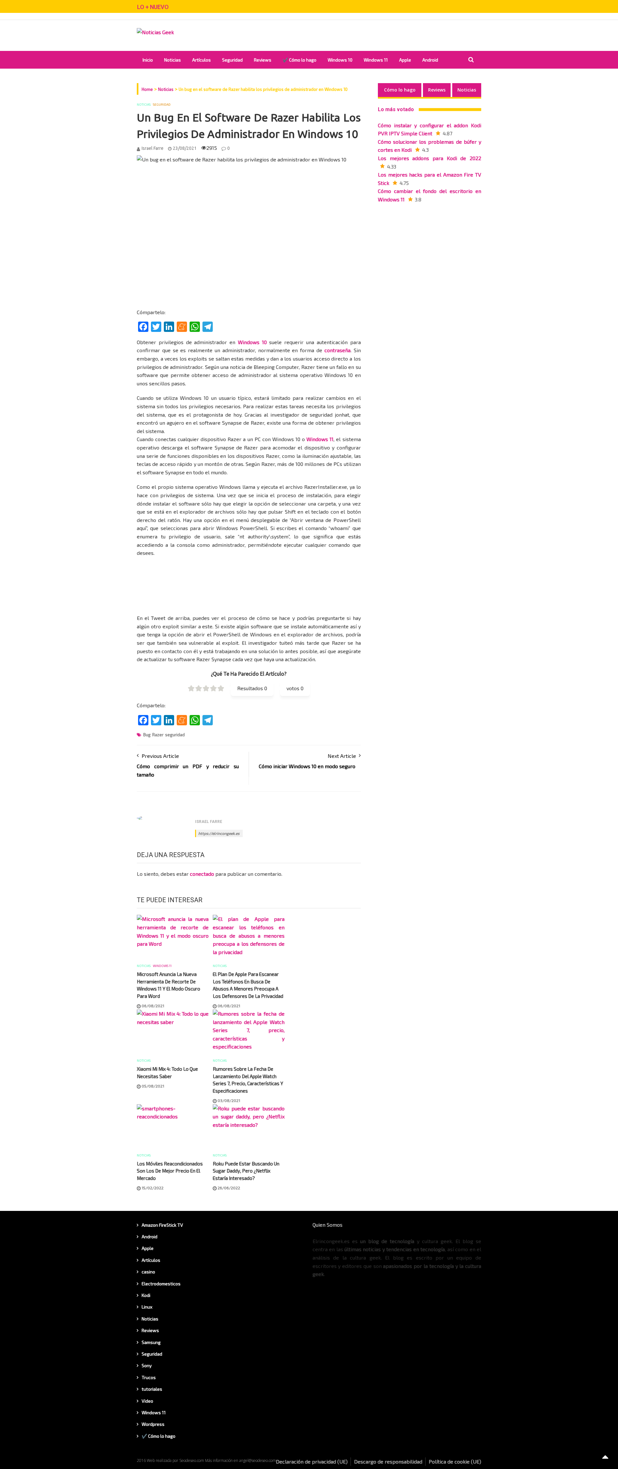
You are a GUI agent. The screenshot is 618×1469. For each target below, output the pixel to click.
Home (147, 89)
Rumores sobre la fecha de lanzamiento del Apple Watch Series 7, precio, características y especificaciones (248, 1080)
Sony (147, 1365)
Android (430, 60)
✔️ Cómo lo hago (299, 60)
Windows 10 (340, 60)
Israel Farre (153, 148)
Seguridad (232, 60)
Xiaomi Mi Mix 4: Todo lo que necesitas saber (167, 1072)
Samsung (151, 1342)
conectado (202, 874)
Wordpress (153, 1424)
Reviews (262, 60)
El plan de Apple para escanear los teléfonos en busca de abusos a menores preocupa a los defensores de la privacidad (248, 985)
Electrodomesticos (161, 1283)
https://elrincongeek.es (218, 833)
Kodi (146, 1295)
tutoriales (152, 1389)
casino (148, 1271)
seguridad (175, 735)
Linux (147, 1307)
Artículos (201, 60)
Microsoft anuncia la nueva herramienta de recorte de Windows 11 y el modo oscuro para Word (168, 985)
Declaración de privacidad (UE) (312, 1461)
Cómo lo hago (400, 90)
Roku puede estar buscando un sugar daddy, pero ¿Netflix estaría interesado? (246, 1171)
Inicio (148, 60)
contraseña (337, 350)
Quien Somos (327, 1225)
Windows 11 (376, 60)
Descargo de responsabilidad (388, 1461)
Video (147, 1401)
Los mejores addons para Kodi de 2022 (429, 158)
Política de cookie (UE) (455, 1461)
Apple (405, 60)
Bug (147, 735)
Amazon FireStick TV (162, 1225)
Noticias (172, 60)
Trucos (149, 1377)
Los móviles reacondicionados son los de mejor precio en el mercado (170, 1171)
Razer (158, 735)
